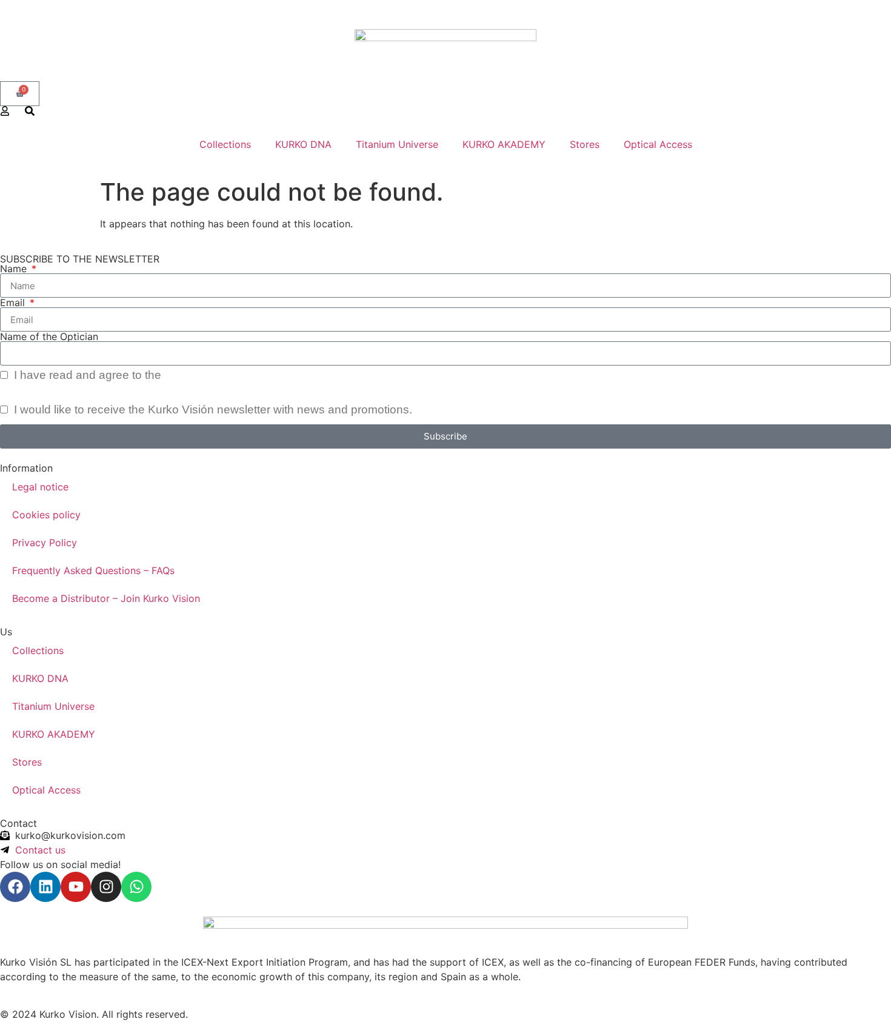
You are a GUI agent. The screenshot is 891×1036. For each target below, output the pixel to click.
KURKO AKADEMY (504, 144)
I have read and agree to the (125, 375)
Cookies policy (46, 515)
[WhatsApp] (136, 887)
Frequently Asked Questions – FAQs (93, 570)
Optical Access (658, 144)
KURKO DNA (303, 144)
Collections (225, 144)
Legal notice (40, 487)
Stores (584, 144)
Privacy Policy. (202, 375)
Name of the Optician (49, 336)
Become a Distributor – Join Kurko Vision (106, 598)
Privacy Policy (44, 542)
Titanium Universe (397, 144)
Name (15, 268)
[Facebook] (15, 887)
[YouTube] (76, 887)
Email (14, 302)
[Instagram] (106, 887)
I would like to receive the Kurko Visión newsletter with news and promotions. (211, 409)
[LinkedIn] (45, 887)
